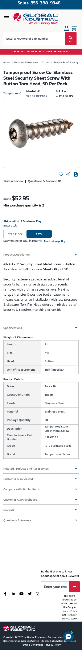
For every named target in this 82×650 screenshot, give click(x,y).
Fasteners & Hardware (26, 62)
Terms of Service (69, 617)
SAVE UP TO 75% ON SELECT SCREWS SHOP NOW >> (41, 51)
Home (6, 62)
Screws (45, 62)
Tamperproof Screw (13, 93)
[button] (41, 252)
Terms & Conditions (32, 645)
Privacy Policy (69, 611)
